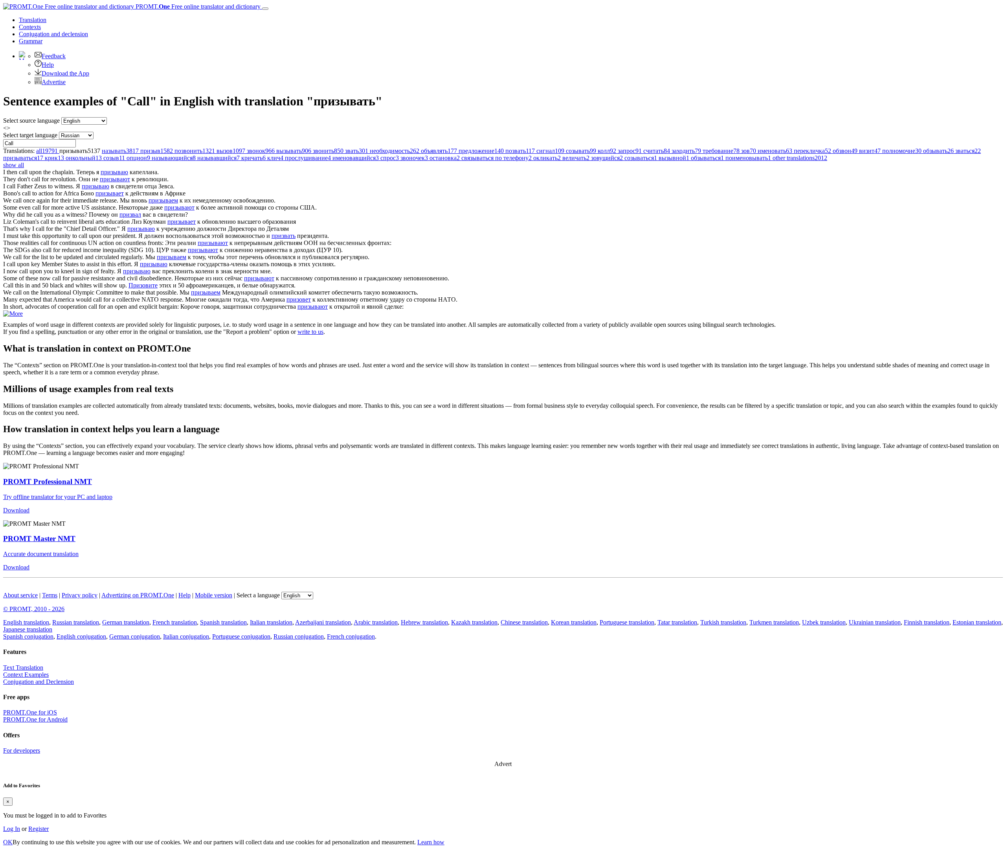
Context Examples (26, 674)
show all (13, 165)
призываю (114, 172)
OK (8, 842)
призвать (284, 235)
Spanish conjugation (28, 636)
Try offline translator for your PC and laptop (57, 497)
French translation (174, 622)
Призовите (143, 285)
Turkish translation (723, 622)
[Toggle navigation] (265, 8)
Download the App (65, 73)
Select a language (258, 595)
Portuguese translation (627, 622)
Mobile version (213, 595)
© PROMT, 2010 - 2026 (33, 609)
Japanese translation (27, 629)
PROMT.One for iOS (30, 712)
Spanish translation (223, 622)
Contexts (30, 27)
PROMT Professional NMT (47, 481)
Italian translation (271, 622)
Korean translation (574, 622)
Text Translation (23, 667)
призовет (298, 299)
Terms (49, 595)
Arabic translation (376, 622)
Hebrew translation (424, 622)
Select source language (31, 120)
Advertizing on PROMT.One (137, 595)
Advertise (54, 82)
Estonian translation (977, 622)
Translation (32, 20)
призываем (163, 200)
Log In (11, 828)
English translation (26, 622)
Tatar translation (677, 622)
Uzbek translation (824, 622)
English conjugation (81, 636)
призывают (115, 179)
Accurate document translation (41, 554)
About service (20, 595)
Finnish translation (926, 622)
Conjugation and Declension (38, 681)
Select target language (30, 135)
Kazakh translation (474, 622)
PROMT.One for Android (35, 719)
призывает (109, 193)
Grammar (30, 41)
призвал (130, 214)
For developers (21, 750)
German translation (125, 622)
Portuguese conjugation (241, 636)
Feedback (54, 56)
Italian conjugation (186, 636)
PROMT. (197, 6)
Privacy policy (79, 595)
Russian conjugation (299, 636)
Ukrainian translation (875, 622)
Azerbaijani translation (323, 622)
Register (38, 828)
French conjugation (351, 636)
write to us (310, 331)
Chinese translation (524, 622)
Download (16, 510)
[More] (13, 313)
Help (48, 64)
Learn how (430, 842)
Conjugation (53, 34)
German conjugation (134, 636)
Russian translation (75, 622)
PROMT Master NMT (39, 538)
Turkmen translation (774, 622)
